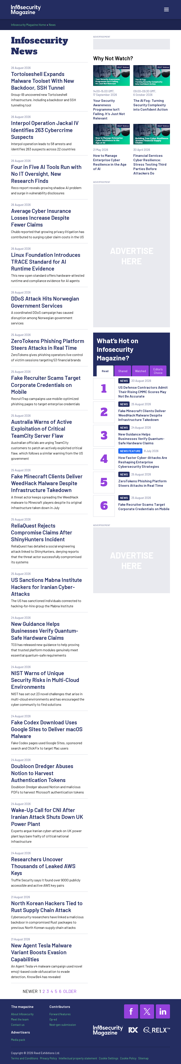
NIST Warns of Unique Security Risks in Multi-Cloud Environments (45, 680)
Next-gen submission (62, 1024)
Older (69, 991)
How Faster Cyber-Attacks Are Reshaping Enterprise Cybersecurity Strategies (142, 461)
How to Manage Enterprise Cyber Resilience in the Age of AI (109, 162)
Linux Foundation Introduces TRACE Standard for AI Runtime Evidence (45, 261)
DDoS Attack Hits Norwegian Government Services (45, 302)
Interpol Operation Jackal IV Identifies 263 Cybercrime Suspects (45, 129)
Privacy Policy (48, 1058)
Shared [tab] (122, 371)
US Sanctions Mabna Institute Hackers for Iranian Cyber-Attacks (46, 586)
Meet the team (20, 1019)
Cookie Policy (128, 1058)
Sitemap (143, 1058)
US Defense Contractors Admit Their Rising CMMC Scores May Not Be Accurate (143, 391)
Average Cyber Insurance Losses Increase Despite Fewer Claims (41, 217)
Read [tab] (105, 371)
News (52, 25)
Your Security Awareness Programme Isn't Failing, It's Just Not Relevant (109, 109)
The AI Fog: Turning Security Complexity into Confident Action (150, 104)
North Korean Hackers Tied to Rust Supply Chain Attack (47, 906)
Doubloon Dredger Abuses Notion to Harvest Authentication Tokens (42, 773)
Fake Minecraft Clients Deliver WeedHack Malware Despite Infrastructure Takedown (47, 483)
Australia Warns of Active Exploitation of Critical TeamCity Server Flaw (41, 428)
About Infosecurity (22, 1014)
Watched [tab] (140, 371)
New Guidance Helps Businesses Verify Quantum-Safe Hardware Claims (44, 630)
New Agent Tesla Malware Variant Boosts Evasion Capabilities (41, 952)
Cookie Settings (108, 1058)
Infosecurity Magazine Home (28, 25)
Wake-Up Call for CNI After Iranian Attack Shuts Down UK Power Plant (47, 817)
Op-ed (53, 1019)
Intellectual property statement (78, 1058)
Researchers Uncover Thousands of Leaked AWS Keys (43, 866)
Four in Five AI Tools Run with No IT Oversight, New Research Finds (46, 173)
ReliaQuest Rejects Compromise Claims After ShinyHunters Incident (41, 532)
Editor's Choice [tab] (158, 371)
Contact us (18, 1024)
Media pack (18, 1039)
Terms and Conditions (24, 1058)
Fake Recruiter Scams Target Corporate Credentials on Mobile (46, 384)
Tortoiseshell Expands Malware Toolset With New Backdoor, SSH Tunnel (42, 80)
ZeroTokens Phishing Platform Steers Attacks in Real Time (47, 344)
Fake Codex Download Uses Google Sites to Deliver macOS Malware (47, 729)
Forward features (60, 1014)
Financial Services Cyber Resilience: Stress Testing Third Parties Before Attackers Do (149, 164)
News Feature (130, 451)
